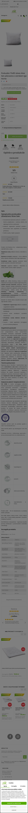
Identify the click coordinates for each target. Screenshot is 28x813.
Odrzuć (14, 810)
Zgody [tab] (5, 786)
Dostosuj (13, 806)
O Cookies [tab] (22, 786)
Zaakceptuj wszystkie (14, 803)
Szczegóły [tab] (14, 786)
